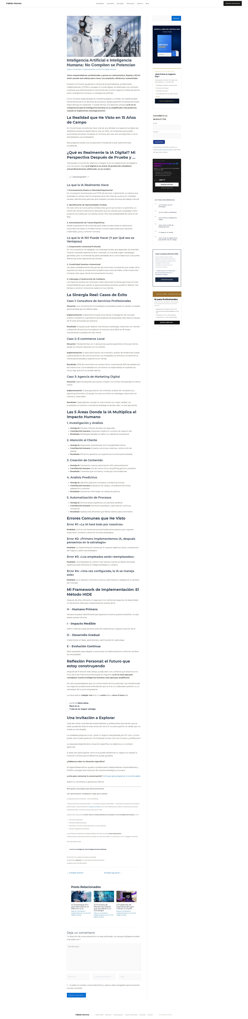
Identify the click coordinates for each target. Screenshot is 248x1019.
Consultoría (110, 3)
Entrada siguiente (113, 873)
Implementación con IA (91, 69)
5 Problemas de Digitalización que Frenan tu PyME (125, 907)
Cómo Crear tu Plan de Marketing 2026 (166, 226)
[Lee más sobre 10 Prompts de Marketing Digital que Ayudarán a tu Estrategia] (104, 896)
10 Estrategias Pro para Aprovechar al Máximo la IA (80, 907)
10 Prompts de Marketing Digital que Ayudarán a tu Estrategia (102, 908)
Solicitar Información (232, 3)
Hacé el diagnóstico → (167, 101)
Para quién (120, 3)
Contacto (150, 1015)
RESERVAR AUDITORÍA (167, 184)
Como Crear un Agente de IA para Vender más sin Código (168, 238)
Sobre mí (140, 3)
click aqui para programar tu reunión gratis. (122, 776)
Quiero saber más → (167, 322)
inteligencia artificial (94, 806)
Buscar (176, 18)
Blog (147, 3)
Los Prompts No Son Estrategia (165, 205)
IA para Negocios (118, 1015)
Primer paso (130, 3)
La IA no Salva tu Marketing (167, 212)
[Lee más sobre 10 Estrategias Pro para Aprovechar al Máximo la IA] (81, 896)
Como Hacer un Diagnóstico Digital (168, 218)
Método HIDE (99, 1015)
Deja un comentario (74, 69)
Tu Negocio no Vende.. (166, 232)
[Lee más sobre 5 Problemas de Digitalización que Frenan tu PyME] (126, 896)
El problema (100, 3)
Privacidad (142, 1015)
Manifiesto (108, 1015)
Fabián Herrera (13, 3)
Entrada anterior (75, 873)
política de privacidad (165, 149)
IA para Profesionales (131, 1015)
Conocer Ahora (167, 279)
